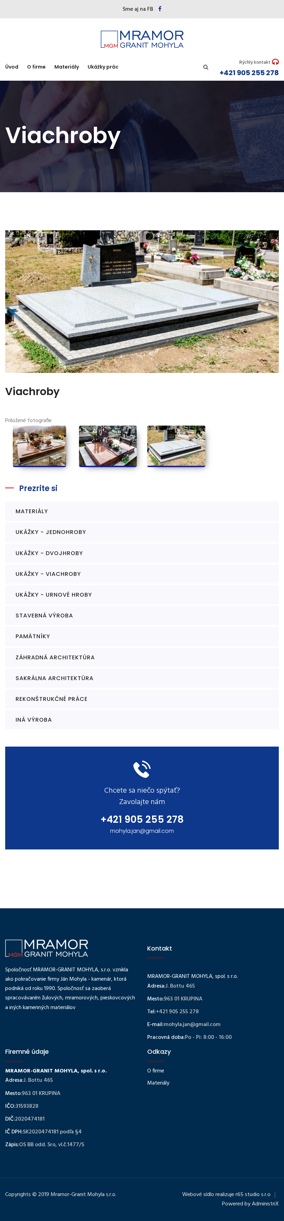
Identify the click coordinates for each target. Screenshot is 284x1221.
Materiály (66, 66)
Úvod (11, 66)
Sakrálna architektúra (55, 678)
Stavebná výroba (44, 616)
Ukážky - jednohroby (51, 532)
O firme (36, 66)
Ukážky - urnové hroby (54, 595)
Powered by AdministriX (250, 1204)
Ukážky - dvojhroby (49, 553)
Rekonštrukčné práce (52, 699)
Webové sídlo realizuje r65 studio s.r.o (226, 1194)
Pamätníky (33, 636)
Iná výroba (34, 720)
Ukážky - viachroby (48, 574)
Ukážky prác (103, 66)
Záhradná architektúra (55, 657)
